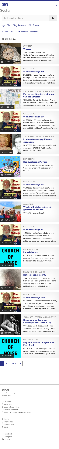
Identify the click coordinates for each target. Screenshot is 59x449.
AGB (6, 427)
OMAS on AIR (29, 204)
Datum (14, 31)
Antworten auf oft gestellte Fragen (17, 412)
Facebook (8, 434)
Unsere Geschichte (11, 407)
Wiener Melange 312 (33, 185)
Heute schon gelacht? (34, 272)
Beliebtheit (34, 31)
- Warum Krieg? (33, 213)
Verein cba (8, 404)
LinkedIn (7, 439)
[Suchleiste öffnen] (55, 5)
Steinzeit (27, 46)
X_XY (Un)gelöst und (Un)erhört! (38, 91)
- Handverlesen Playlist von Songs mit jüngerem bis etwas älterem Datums (38, 168)
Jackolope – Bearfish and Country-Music (40, 317)
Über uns (7, 402)
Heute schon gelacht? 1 (35, 275)
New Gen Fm (29, 159)
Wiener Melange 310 (33, 230)
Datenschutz (9, 424)
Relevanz (24, 31)
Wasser (27, 49)
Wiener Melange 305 (34, 298)
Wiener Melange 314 (33, 117)
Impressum (8, 422)
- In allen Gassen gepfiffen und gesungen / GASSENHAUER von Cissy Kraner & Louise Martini (39, 148)
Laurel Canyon (30, 252)
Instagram (8, 437)
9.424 (14, 364)
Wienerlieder (29, 69)
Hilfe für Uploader (11, 410)
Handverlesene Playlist (35, 162)
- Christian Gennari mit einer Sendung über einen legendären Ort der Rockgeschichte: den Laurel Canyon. (38, 258)
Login (6, 419)
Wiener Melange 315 (33, 72)
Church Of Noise (31, 249)
